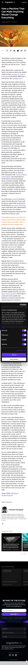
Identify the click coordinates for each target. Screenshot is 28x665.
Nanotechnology (6, 502)
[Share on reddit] (17, 50)
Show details (20, 350)
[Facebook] (10, 655)
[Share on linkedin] (14, 50)
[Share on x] (7, 50)
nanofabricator (17, 78)
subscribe (24, 2)
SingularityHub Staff (7, 549)
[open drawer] (2, 2)
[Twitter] (13, 655)
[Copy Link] (25, 50)
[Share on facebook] (10, 50)
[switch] (24, 335)
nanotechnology (6, 150)
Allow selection (14, 359)
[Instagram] (16, 655)
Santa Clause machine (8, 294)
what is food (12, 247)
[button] (14, 629)
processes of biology (19, 205)
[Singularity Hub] (10, 2)
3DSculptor (14, 493)
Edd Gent (25, 549)
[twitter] (2, 523)
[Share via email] (21, 50)
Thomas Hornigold (5, 21)
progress (15, 199)
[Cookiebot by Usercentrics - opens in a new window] (20, 305)
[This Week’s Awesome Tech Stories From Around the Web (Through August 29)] (11, 542)
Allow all (14, 354)
